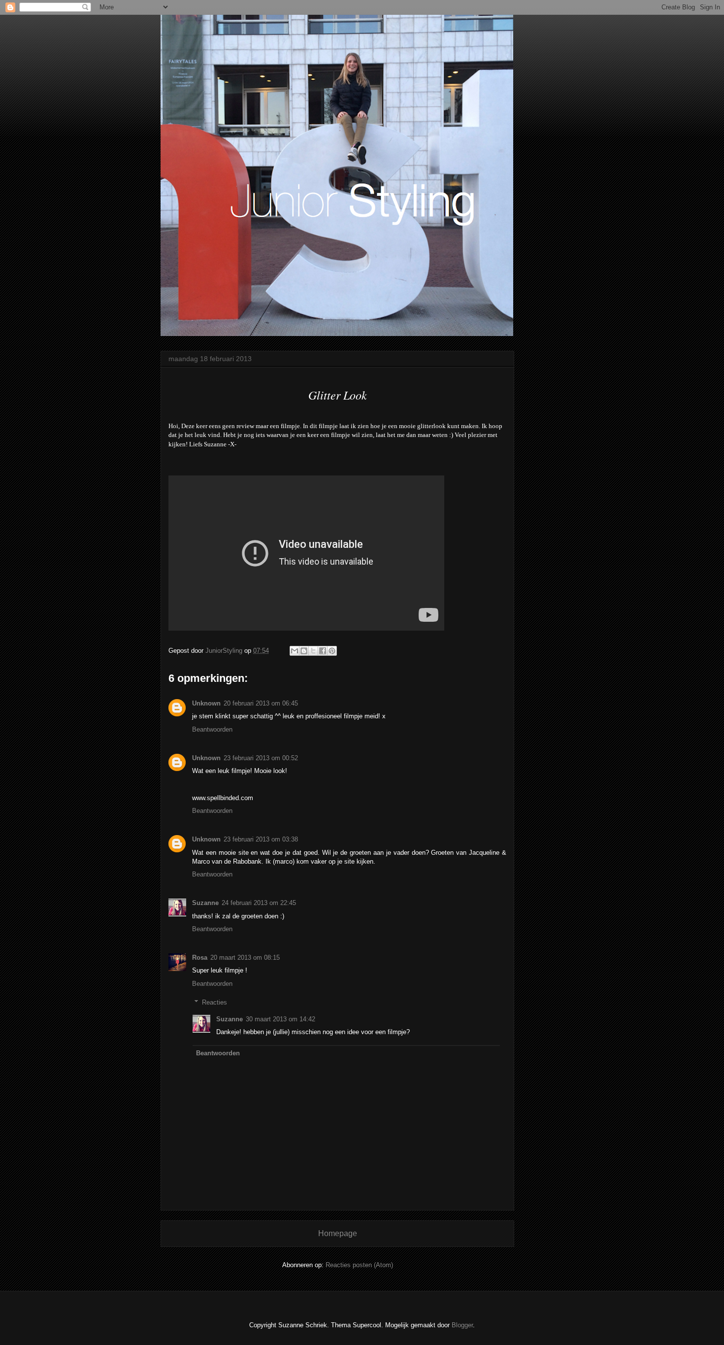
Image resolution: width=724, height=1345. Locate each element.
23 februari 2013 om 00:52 (261, 758)
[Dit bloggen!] (304, 651)
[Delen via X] (313, 651)
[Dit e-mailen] (294, 651)
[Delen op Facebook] (323, 651)
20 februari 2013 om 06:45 (261, 703)
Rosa (199, 957)
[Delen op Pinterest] (332, 651)
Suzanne (205, 903)
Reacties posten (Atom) (359, 1265)
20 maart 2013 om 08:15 (245, 957)
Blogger (462, 1325)
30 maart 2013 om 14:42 (280, 1019)
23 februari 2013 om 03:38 (261, 839)
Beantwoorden (212, 729)
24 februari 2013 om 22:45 (259, 903)
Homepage (337, 1233)
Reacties (214, 1002)
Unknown (206, 703)
